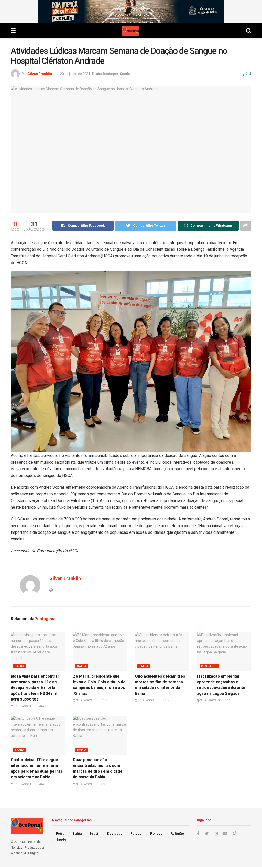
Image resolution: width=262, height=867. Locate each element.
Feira (60, 833)
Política (156, 833)
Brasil (94, 833)
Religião (177, 833)
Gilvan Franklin (39, 74)
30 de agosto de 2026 (29, 706)
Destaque (110, 74)
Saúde (125, 74)
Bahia (19, 666)
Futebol (136, 833)
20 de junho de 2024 (75, 74)
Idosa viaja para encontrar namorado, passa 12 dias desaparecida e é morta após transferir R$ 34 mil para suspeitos (35, 688)
